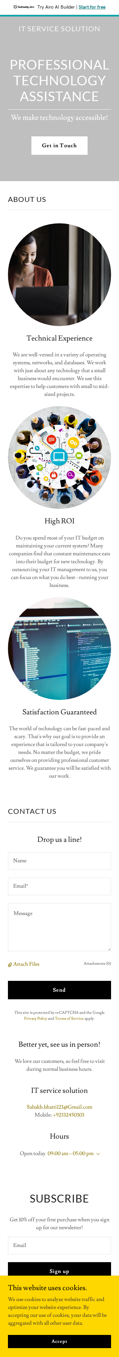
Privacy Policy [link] (35, 1018)
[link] (59, 29)
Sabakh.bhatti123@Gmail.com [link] (59, 1107)
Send (59, 990)
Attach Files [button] (26, 964)
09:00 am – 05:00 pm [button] (71, 1153)
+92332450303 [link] (68, 1115)
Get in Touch (59, 145)
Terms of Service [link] (69, 1018)
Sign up (59, 1271)
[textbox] (59, 861)
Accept (59, 1341)
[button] (10, 964)
